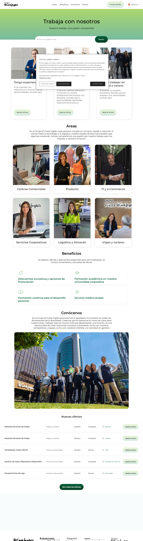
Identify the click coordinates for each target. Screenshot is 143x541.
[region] (72, 72)
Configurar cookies (47, 83)
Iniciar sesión (115, 4)
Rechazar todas (63, 83)
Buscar (101, 39)
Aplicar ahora (22, 112)
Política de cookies (45, 78)
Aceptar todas (98, 83)
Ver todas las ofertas (71, 487)
